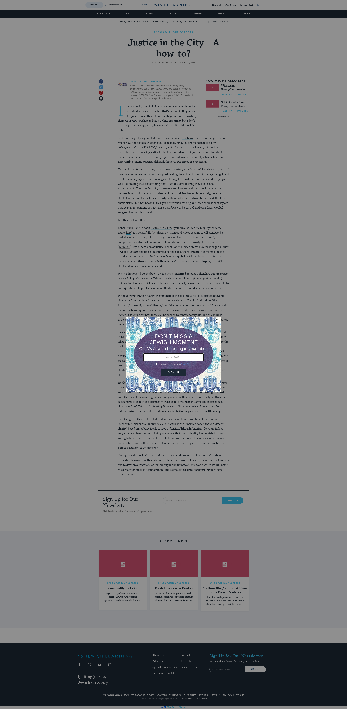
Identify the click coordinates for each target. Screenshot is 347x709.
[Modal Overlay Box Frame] (173, 354)
